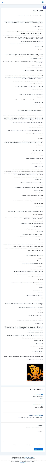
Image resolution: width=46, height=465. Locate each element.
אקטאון (35, 382)
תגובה (41, 398)
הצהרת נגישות (23, 462)
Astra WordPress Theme (29, 457)
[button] (44, 7)
